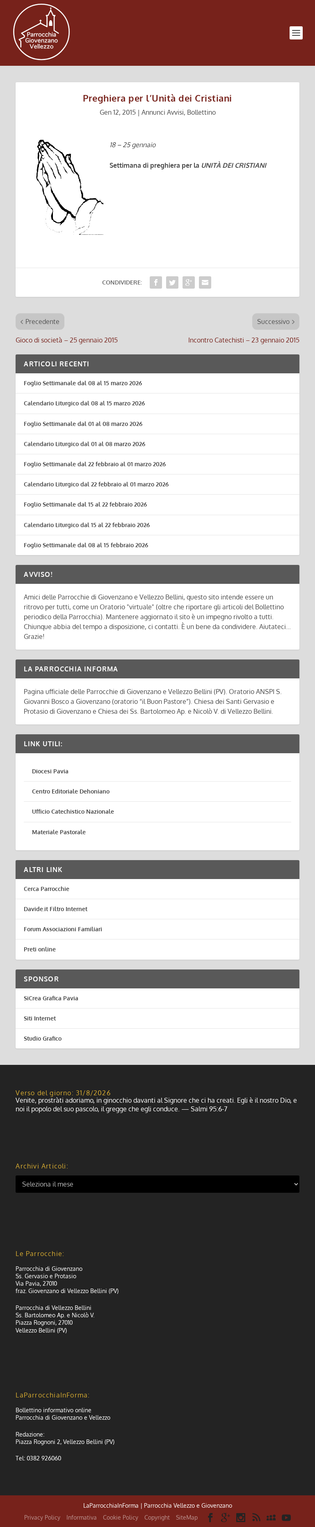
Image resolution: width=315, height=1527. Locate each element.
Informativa (81, 1517)
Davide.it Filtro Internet (55, 908)
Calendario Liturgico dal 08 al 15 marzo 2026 (84, 403)
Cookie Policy (120, 1517)
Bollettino (201, 112)
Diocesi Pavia (50, 771)
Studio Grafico (43, 1038)
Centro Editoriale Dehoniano (71, 791)
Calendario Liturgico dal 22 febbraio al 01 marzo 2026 (96, 484)
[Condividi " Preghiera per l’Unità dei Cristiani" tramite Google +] (188, 282)
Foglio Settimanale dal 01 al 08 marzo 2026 (83, 423)
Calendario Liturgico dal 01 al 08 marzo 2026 (84, 443)
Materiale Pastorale (59, 831)
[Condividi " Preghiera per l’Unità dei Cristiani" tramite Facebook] (156, 282)
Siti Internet (40, 1018)
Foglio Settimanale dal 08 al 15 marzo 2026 (83, 382)
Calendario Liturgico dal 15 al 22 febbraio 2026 (87, 524)
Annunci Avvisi (163, 112)
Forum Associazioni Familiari (63, 928)
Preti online (40, 949)
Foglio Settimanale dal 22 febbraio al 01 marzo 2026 (95, 463)
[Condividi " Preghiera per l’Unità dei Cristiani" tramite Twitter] (172, 282)
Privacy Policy (42, 1517)
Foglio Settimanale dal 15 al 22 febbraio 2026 (85, 504)
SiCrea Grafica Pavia (51, 998)
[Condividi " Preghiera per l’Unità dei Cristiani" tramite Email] (205, 282)
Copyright (157, 1517)
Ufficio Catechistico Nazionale (73, 811)
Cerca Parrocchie (46, 888)
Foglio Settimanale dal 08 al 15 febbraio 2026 (86, 544)
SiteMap (187, 1517)
